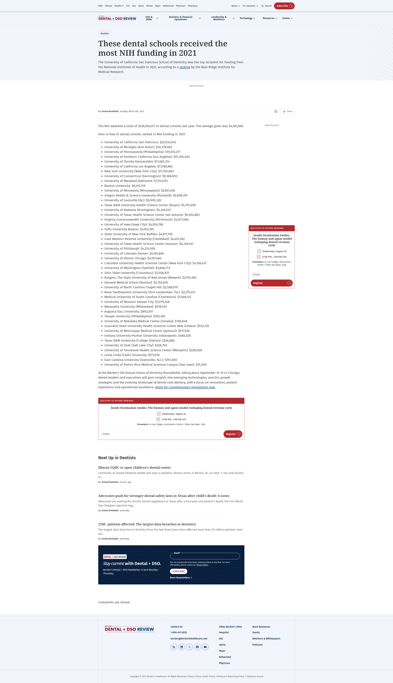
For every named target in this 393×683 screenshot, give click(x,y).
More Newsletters (180, 577)
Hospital (224, 632)
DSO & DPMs (149, 18)
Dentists (105, 33)
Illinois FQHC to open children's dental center (134, 467)
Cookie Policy (208, 676)
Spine (141, 6)
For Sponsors (249, 6)
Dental (149, 6)
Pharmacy (193, 6)
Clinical (108, 6)
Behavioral (168, 6)
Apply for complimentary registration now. (185, 387)
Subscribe (282, 5)
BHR (100, 6)
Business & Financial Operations (180, 18)
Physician (180, 6)
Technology (246, 18)
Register (231, 434)
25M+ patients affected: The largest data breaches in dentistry (147, 524)
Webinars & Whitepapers (266, 638)
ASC (134, 6)
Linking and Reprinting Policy (230, 676)
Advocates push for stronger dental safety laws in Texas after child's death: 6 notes (163, 496)
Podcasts (257, 644)
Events (286, 18)
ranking (184, 67)
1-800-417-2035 (179, 632)
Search (268, 6)
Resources (268, 18)
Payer (158, 6)
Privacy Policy (202, 565)
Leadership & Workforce (219, 18)
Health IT (119, 6)
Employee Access (255, 676)
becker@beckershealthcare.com (189, 638)
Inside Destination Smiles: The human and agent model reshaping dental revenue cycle (171, 408)
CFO (128, 6)
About (234, 6)
